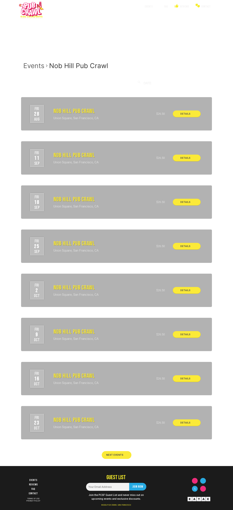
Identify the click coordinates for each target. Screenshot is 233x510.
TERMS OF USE (33, 499)
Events (33, 66)
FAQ (33, 489)
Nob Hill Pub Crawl (74, 111)
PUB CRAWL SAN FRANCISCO (119, 505)
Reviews (33, 484)
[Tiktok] (203, 489)
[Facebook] (203, 481)
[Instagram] (195, 481)
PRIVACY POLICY (33, 501)
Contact (33, 493)
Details (185, 114)
